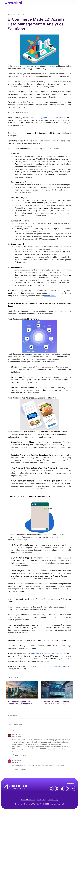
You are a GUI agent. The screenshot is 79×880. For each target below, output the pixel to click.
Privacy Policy (41, 800)
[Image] (22, 689)
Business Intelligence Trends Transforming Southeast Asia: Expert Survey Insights (20, 703)
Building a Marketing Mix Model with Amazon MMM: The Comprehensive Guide (56, 703)
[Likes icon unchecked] (13, 755)
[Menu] (73, 2)
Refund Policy (53, 800)
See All (69, 677)
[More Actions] (70, 735)
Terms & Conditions (28, 800)
